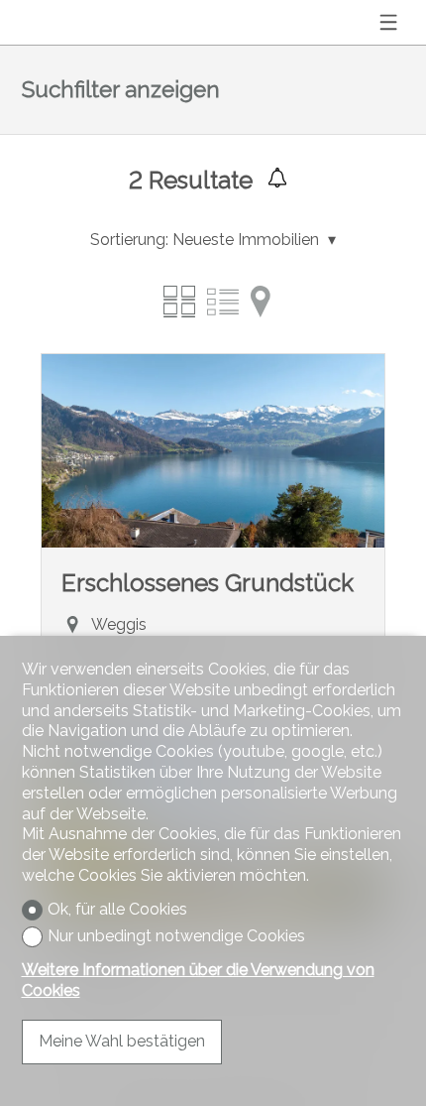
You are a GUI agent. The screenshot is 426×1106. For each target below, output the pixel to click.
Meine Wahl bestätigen (122, 1041)
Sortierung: (129, 239)
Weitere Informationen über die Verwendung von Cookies (198, 980)
